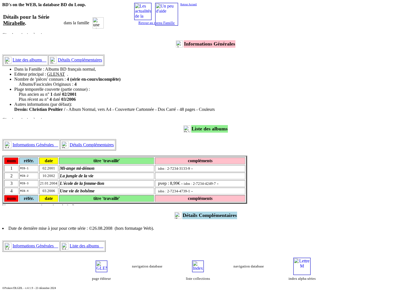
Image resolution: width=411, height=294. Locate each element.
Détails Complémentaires (80, 60)
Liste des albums (29, 60)
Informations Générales (35, 144)
